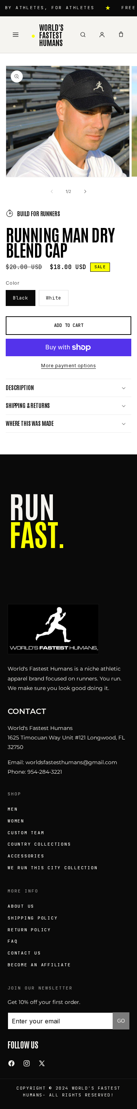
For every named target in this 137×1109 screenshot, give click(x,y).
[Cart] (121, 34)
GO (121, 1021)
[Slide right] (85, 191)
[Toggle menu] (15, 34)
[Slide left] (51, 191)
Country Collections (39, 844)
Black (20, 298)
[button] (68, 388)
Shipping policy (32, 918)
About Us (21, 906)
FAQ (13, 941)
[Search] (83, 34)
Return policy (29, 929)
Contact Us (24, 953)
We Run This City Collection (53, 867)
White (53, 298)
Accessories (26, 856)
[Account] (102, 34)
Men (13, 809)
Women (16, 821)
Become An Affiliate (39, 964)
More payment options (68, 365)
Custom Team (26, 832)
